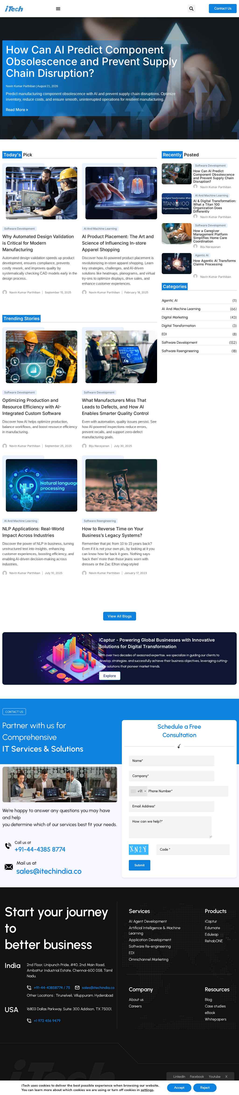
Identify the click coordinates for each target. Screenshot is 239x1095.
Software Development (179, 342)
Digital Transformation (179, 326)
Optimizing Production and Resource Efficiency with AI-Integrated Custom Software (31, 407)
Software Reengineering (180, 351)
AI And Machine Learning (181, 309)
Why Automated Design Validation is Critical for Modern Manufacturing (38, 243)
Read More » (17, 109)
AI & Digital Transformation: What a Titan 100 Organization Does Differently (214, 206)
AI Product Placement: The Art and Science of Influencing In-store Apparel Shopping (118, 243)
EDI (164, 334)
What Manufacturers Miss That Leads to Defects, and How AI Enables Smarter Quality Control (115, 407)
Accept (179, 1087)
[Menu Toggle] (58, 8)
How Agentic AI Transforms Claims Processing (214, 262)
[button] (191, 8)
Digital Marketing (175, 317)
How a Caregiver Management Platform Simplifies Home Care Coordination (210, 236)
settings (147, 1090)
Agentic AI (170, 300)
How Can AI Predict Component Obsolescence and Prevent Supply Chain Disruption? (91, 61)
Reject (205, 1087)
